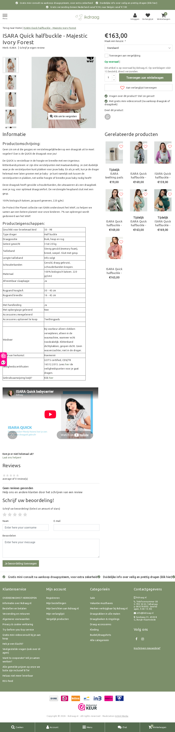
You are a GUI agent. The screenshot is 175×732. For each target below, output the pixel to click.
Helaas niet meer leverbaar (18, 675)
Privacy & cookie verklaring (18, 624)
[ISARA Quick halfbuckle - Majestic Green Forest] (138, 200)
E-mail (57, 521)
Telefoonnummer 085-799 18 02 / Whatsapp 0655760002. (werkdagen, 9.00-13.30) (146, 605)
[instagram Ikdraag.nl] (142, 639)
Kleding (94, 629)
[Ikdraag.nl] (87, 17)
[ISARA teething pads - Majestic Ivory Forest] (114, 152)
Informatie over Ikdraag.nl (17, 603)
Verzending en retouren (16, 613)
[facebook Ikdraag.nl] (136, 639)
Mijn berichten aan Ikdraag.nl (62, 608)
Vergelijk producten (57, 619)
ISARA (13, 47)
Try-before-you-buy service (18, 629)
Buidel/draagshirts (100, 635)
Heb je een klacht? (13, 643)
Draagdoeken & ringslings (105, 619)
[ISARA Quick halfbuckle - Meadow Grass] (114, 248)
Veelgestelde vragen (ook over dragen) (22, 651)
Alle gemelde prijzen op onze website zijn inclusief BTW (21, 668)
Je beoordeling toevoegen (21, 563)
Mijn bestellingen (56, 603)
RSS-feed (8, 681)
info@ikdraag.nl (145, 613)
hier (67, 364)
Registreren (53, 598)
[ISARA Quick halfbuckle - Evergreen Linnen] (162, 200)
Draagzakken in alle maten (105, 613)
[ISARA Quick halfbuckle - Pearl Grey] (162, 152)
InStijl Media (121, 716)
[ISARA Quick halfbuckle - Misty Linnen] (114, 200)
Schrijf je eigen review (32, 47)
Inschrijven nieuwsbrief (147, 648)
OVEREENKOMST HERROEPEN (20, 598)
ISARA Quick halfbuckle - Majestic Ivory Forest (50, 28)
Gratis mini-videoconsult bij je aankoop (22, 637)
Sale (92, 598)
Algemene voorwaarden (16, 619)
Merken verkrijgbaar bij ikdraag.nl (109, 608)
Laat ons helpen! (12, 457)
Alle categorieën (99, 640)
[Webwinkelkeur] (87, 707)
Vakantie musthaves (101, 603)
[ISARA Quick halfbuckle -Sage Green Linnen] (138, 152)
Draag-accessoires (100, 624)
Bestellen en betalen (15, 608)
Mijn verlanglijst (55, 613)
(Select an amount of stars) (31, 508)
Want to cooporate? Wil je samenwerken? (21, 660)
